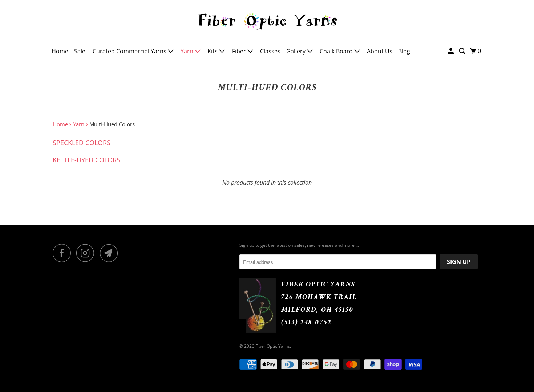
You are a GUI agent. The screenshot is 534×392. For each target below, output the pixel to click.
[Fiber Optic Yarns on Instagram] (87, 253)
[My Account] (451, 51)
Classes (270, 51)
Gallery (296, 51)
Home (60, 51)
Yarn (188, 51)
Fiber (239, 51)
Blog (404, 51)
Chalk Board (337, 51)
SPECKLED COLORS (81, 142)
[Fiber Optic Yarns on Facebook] (63, 253)
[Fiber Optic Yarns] (267, 20)
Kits (213, 51)
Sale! (80, 51)
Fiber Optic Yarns (272, 346)
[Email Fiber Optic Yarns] (111, 253)
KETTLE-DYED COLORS (86, 159)
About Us (379, 51)
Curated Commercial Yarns (130, 51)
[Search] (463, 51)
